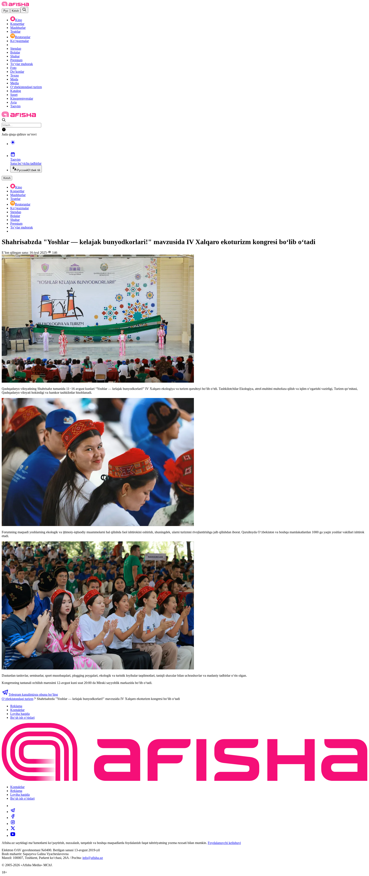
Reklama (16, 706)
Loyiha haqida (20, 714)
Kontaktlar (17, 710)
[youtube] (12, 835)
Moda (14, 79)
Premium (16, 60)
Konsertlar (17, 24)
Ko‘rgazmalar (19, 41)
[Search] (24, 10)
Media (14, 83)
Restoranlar (22, 37)
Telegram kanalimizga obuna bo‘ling (33, 694)
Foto (13, 68)
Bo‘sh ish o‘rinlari (22, 717)
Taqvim (15, 106)
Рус (5, 10)
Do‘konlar (17, 71)
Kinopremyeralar (21, 98)
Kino (18, 20)
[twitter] (12, 829)
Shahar (15, 56)
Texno (14, 75)
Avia (13, 102)
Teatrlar (15, 31)
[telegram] (12, 811)
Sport (14, 94)
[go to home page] (15, 5)
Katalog (15, 91)
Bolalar (15, 52)
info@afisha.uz (92, 858)
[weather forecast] (188, 147)
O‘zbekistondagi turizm (26, 87)
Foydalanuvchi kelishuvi (224, 843)
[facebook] (12, 817)
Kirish (15, 10)
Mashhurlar (18, 27)
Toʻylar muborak (21, 64)
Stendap (15, 48)
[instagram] (12, 823)
